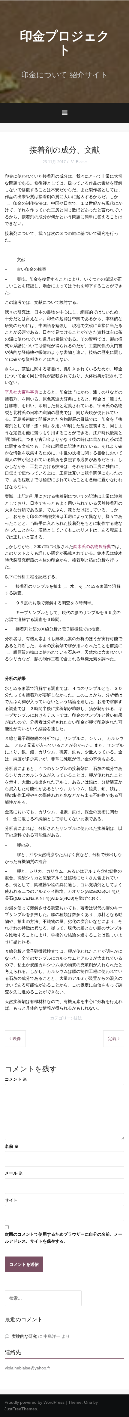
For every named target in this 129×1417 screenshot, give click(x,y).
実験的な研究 (24, 1336)
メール (14, 1173)
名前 (12, 1146)
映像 (17, 1038)
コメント (16, 1079)
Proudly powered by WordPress (34, 1402)
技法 (78, 1018)
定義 (112, 1038)
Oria (88, 1402)
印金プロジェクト (65, 43)
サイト (11, 1200)
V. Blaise (79, 162)
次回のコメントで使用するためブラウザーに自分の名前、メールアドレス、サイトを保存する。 (63, 1237)
